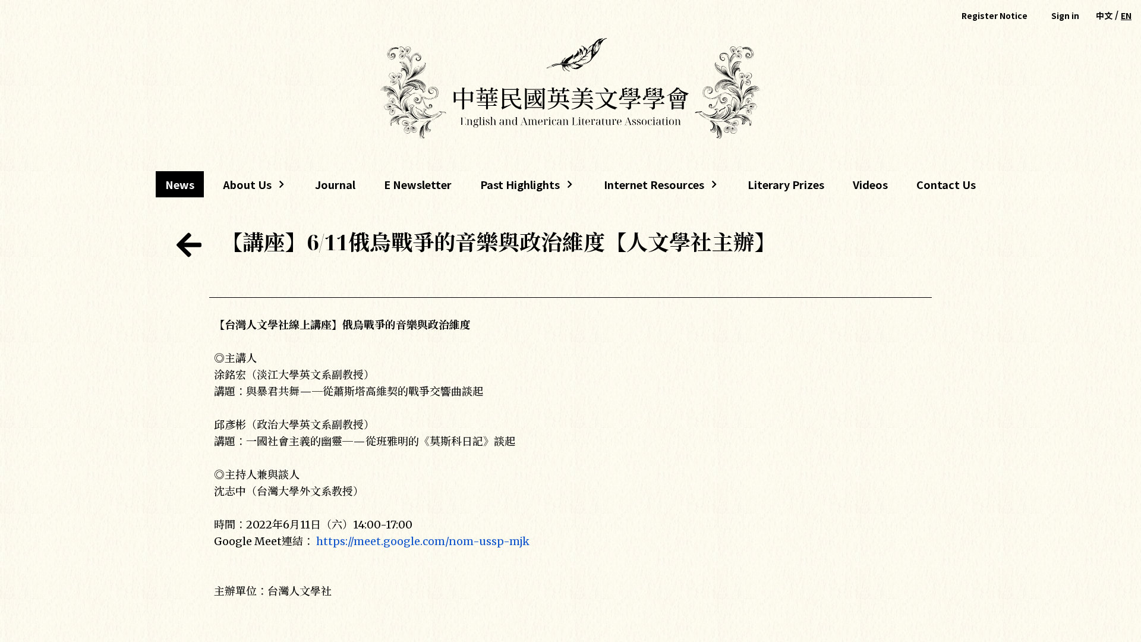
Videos (870, 184)
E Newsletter (418, 184)
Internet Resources (649, 187)
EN (1126, 15)
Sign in (1065, 15)
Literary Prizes (786, 184)
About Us (242, 187)
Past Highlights (520, 187)
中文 (1104, 15)
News (179, 184)
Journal (335, 184)
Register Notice (994, 15)
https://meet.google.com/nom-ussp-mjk (422, 541)
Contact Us (946, 184)
